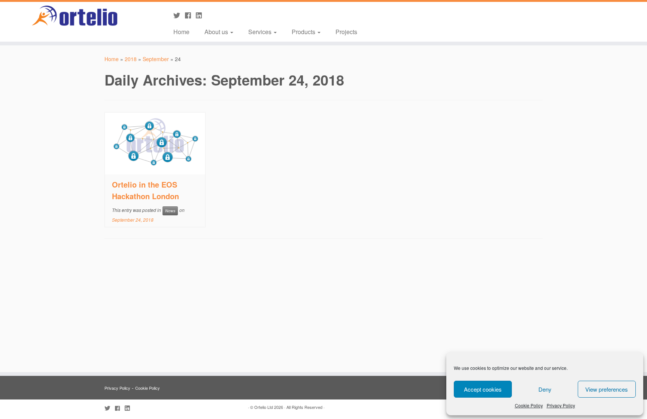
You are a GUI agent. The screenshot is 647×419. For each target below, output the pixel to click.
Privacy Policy (561, 405)
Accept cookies (483, 389)
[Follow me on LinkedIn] (201, 15)
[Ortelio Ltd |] (74, 16)
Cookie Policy (529, 405)
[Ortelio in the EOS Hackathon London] (155, 143)
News (170, 210)
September (156, 59)
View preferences (606, 389)
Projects (346, 31)
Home (181, 31)
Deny (545, 389)
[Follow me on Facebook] (190, 15)
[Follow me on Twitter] (179, 15)
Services (260, 31)
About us (217, 31)
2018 (131, 59)
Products (304, 31)
